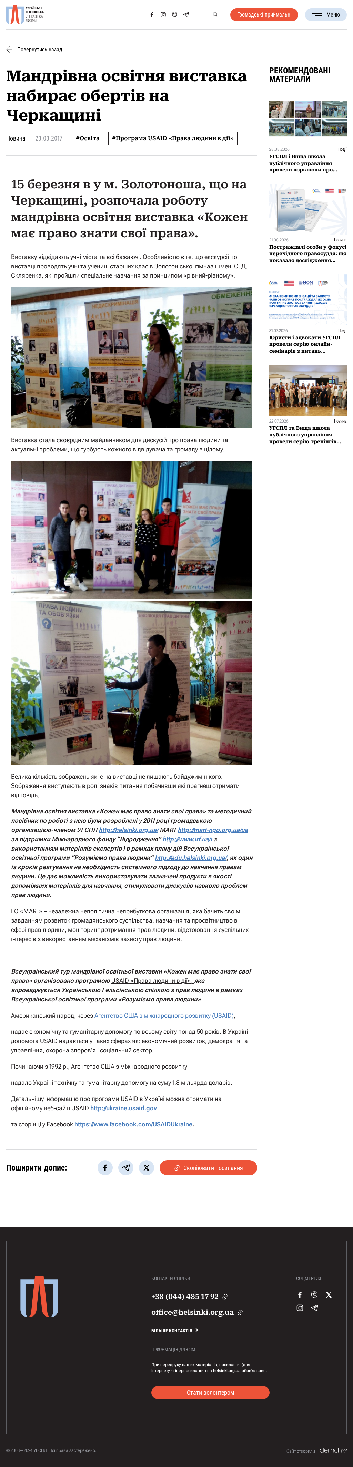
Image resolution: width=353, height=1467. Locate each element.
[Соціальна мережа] (152, 15)
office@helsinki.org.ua (192, 1312)
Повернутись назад (39, 49)
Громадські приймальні (264, 14)
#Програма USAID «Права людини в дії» (173, 138)
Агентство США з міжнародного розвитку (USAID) (164, 1015)
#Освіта (88, 138)
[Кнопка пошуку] (215, 14)
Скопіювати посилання (213, 1168)
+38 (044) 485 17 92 (185, 1296)
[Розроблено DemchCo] (333, 1450)
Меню (333, 14)
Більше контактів (171, 1330)
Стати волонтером (210, 1392)
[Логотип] (25, 15)
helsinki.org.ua (227, 1370)
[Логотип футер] (39, 1315)
